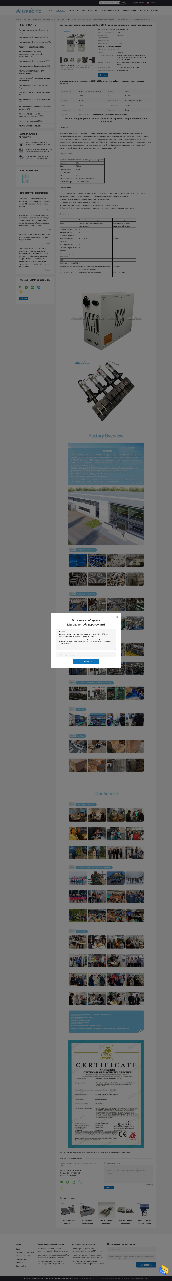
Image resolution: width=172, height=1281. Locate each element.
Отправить (86, 661)
